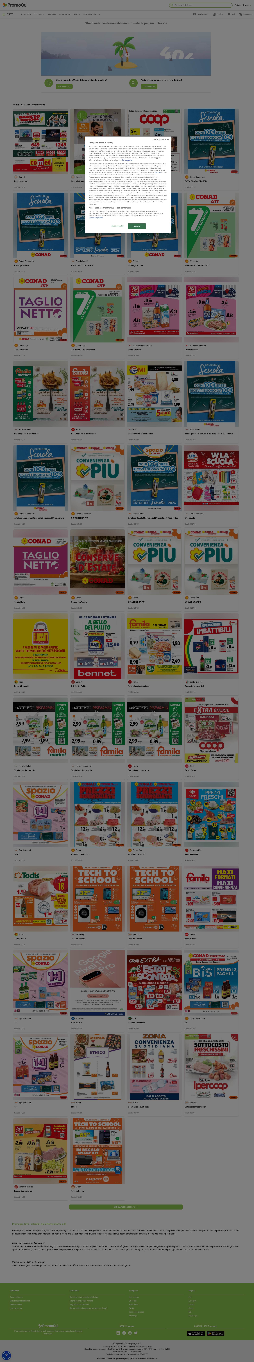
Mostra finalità (117, 226)
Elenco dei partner (96, 218)
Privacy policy (127, 160)
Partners (158, 172)
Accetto (137, 226)
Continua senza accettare (161, 139)
